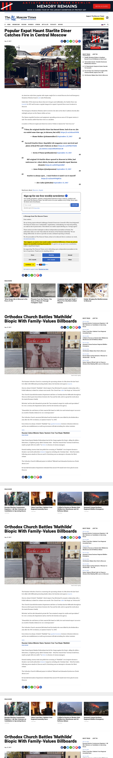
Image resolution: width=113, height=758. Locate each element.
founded (24, 104)
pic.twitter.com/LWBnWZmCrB (51, 149)
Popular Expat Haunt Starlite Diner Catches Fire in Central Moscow (38, 32)
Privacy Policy (37, 208)
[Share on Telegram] (67, 41)
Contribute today (98, 18)
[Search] (107, 25)
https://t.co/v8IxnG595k (70, 132)
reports (70, 384)
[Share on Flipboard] (76, 41)
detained (43, 452)
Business (31, 24)
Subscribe (75, 205)
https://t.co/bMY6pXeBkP (55, 165)
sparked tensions (56, 424)
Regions (24, 24)
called (62, 390)
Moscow (35, 190)
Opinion (37, 24)
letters (44, 445)
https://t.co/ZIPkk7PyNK (67, 146)
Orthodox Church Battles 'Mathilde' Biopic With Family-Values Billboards (41, 319)
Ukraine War (16, 24)
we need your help (29, 239)
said (39, 98)
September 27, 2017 (65, 136)
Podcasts (53, 24)
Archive (60, 24)
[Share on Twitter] (64, 41)
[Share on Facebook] (62, 41)
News (8, 24)
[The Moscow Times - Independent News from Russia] (20, 18)
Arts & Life (45, 24)
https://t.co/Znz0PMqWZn (51, 178)
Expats (41, 190)
